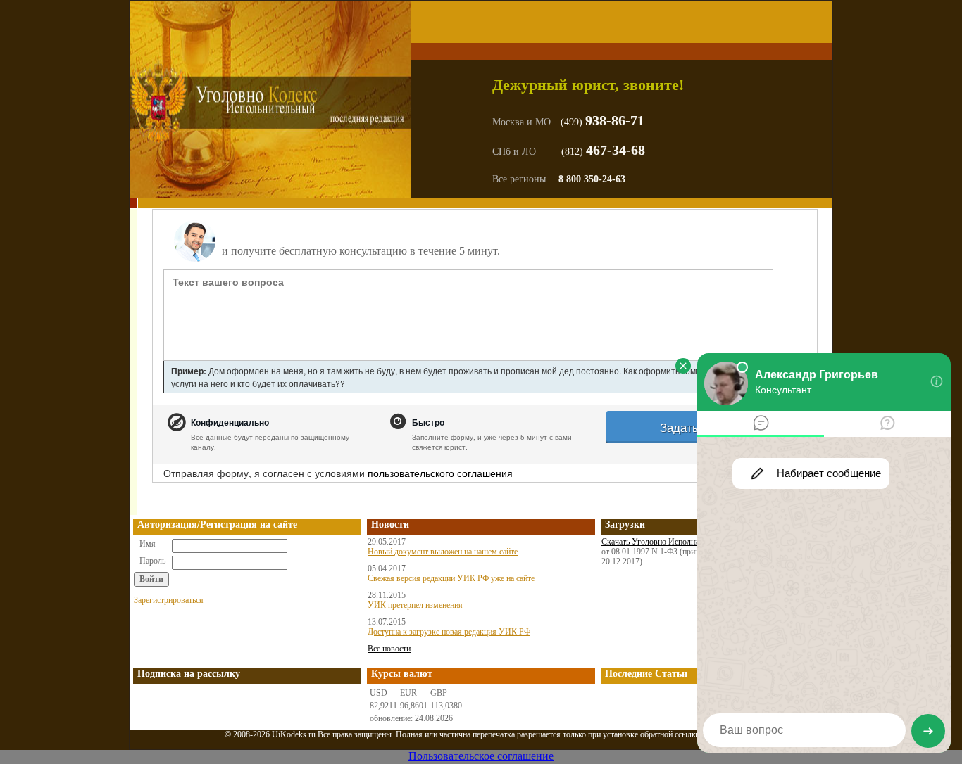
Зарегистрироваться (169, 600)
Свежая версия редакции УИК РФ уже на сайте (451, 578)
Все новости (389, 649)
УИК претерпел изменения (415, 605)
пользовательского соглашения (440, 473)
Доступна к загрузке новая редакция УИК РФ (449, 632)
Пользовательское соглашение (481, 756)
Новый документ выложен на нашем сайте (443, 551)
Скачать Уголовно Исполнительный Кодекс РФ (684, 542)
